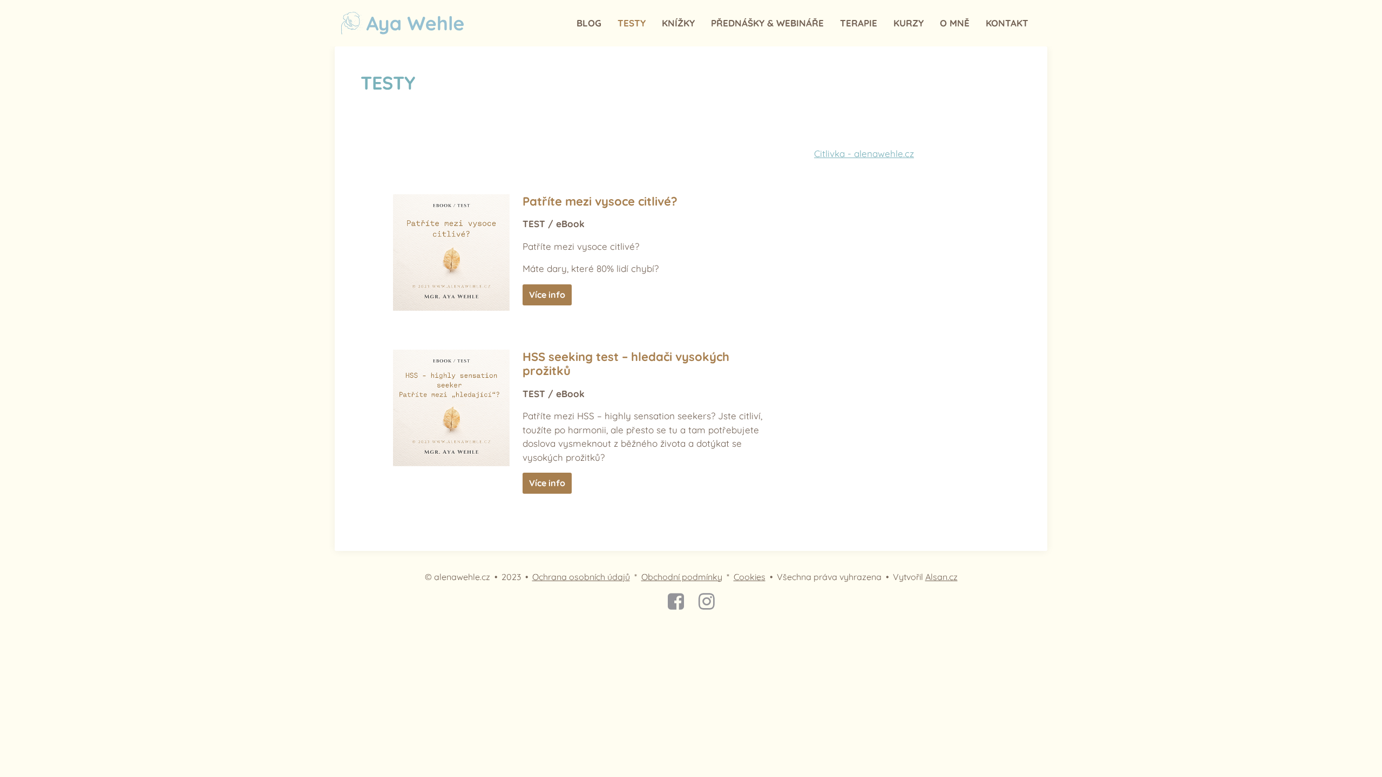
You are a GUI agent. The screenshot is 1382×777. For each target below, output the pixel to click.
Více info (547, 294)
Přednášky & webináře (767, 23)
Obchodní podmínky (681, 576)
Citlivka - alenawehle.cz (864, 153)
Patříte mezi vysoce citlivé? (600, 201)
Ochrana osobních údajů (581, 576)
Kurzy (908, 23)
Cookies (749, 576)
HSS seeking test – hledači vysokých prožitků (626, 364)
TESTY (632, 23)
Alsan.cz (941, 576)
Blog (589, 23)
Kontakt (1007, 23)
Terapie (858, 23)
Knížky (678, 23)
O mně (955, 23)
